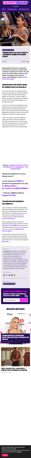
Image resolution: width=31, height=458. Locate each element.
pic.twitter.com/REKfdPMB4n (15, 188)
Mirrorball (5, 241)
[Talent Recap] (15, 2)
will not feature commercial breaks (13, 217)
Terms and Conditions (22, 443)
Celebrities (5, 443)
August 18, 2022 (9, 195)
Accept (5, 455)
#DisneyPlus (10, 186)
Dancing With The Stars (24, 9)
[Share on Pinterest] (9, 275)
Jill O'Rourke (6, 251)
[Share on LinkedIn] (12, 275)
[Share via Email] (14, 275)
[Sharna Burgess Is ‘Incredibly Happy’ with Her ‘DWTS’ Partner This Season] (15, 328)
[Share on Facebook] (4, 275)
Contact (26, 438)
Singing (4, 438)
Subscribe (24, 300)
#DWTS (20, 181)
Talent (4, 436)
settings (19, 452)
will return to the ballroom (10, 225)
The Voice (4, 9)
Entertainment (6, 441)
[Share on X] (7, 275)
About (27, 436)
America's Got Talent (13, 9)
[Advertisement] (15, 390)
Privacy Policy (25, 441)
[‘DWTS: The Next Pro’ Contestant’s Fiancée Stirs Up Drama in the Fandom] (15, 356)
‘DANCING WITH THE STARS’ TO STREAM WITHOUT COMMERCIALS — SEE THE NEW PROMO (15, 167)
